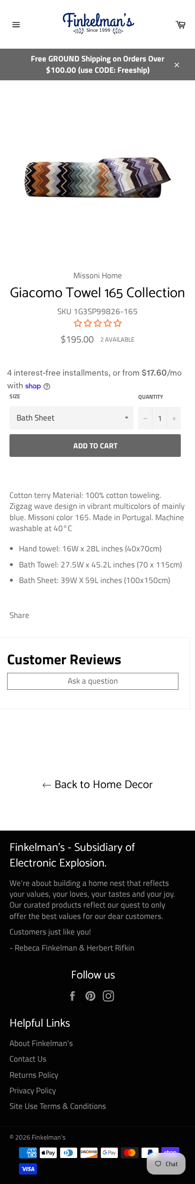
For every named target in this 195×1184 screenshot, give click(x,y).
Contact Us (27, 1059)
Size (14, 397)
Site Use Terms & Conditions (57, 1106)
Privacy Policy (32, 1090)
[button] (98, 323)
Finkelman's (49, 1137)
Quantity (150, 397)
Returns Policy (33, 1075)
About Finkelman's (41, 1043)
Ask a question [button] (93, 681)
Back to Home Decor (102, 785)
